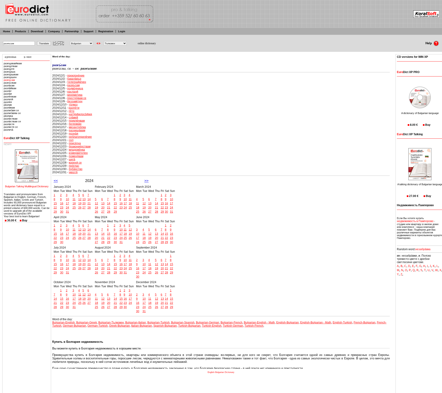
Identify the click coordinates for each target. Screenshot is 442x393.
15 (55, 203)
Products (20, 31)
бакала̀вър (74, 78)
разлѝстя (9, 124)
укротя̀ (73, 172)
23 (61, 207)
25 (74, 207)
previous (11, 57)
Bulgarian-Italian (135, 322)
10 (67, 199)
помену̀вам (76, 156)
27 (84, 207)
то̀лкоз (73, 104)
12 (79, 199)
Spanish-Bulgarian (165, 325)
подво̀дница (75, 88)
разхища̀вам (77, 130)
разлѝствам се (12, 121)
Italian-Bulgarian (141, 325)
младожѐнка (77, 149)
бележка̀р (75, 124)
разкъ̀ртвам (10, 66)
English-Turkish (342, 322)
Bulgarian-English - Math (259, 322)
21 (89, 203)
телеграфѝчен (76, 82)
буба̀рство (75, 169)
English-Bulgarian (287, 322)
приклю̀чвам (77, 120)
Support (88, 31)
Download (37, 31)
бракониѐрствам (79, 146)
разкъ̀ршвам (11, 74)
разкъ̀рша (9, 71)
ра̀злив (8, 104)
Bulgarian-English (63, 322)
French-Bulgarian (364, 322)
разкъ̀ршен (10, 77)
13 (84, 199)
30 (61, 211)
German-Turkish (97, 325)
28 (89, 207)
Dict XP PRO (408, 72)
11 (74, 199)
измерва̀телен (78, 153)
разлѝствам (10, 118)
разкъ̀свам (10, 82)
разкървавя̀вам (13, 63)
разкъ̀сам (9, 80)
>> (146, 181)
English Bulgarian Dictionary (221, 372)
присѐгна (75, 143)
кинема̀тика (74, 95)
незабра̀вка (422, 249)
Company (54, 31)
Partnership (72, 31)
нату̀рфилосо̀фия (80, 114)
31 (67, 211)
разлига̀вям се (12, 113)
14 (89, 199)
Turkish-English (211, 325)
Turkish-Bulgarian (189, 325)
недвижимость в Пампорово (415, 221)
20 (84, 203)
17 (67, 203)
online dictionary (147, 43)
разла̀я (8, 93)
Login (121, 31)
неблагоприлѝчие (80, 136)
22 (55, 207)
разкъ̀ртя (9, 68)
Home (6, 31)
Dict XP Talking (16, 138)
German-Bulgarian (74, 325)
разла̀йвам (10, 88)
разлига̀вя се (11, 110)
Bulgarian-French (231, 322)
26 (79, 207)
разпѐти (74, 107)
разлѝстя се (11, 127)
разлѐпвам (10, 96)
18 (74, 203)
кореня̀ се (75, 162)
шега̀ (72, 159)
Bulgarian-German (207, 322)
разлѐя (8, 102)
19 (79, 203)
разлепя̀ (8, 99)
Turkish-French (253, 325)
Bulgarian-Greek (86, 322)
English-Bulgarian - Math (315, 322)
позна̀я (73, 133)
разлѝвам (9, 107)
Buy (24, 220)
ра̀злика (8, 115)
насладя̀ (72, 91)
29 (55, 211)
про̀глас (74, 165)
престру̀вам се (76, 98)
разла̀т (8, 91)
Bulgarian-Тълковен (111, 322)
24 (67, 207)
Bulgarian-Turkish (158, 322)
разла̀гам (9, 85)
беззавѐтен (74, 101)
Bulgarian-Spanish (183, 322)
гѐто (71, 111)
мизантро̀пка (77, 127)
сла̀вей (73, 117)
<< (56, 181)
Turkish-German (233, 325)
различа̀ (8, 129)
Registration (105, 31)
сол (71, 140)
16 (61, 203)
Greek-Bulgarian (119, 325)
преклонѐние (75, 75)
